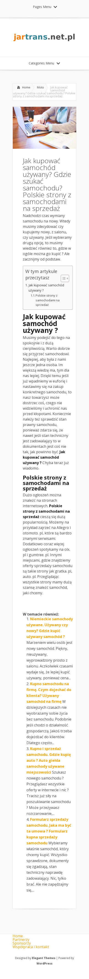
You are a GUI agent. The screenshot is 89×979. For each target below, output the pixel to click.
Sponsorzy (22, 943)
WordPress (44, 963)
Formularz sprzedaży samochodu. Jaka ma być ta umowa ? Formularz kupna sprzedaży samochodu (48, 831)
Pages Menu (42, 7)
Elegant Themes (43, 958)
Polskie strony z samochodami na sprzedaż (48, 300)
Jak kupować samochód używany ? (46, 287)
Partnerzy (21, 939)
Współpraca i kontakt (31, 946)
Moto (40, 87)
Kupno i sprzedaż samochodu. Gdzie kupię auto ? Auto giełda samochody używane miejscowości (48, 760)
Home (26, 87)
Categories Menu (41, 63)
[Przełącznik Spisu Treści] (62, 278)
